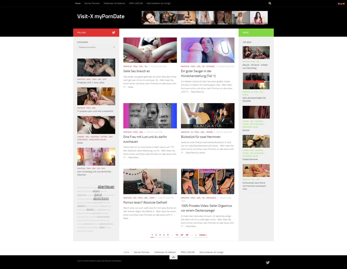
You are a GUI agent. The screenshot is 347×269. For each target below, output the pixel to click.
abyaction (89, 191)
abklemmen (95, 227)
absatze (87, 217)
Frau (135, 66)
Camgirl (80, 137)
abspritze (109, 224)
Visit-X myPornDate (100, 16)
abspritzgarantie (82, 231)
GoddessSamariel (250, 159)
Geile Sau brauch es (136, 71)
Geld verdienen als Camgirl (159, 3)
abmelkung (93, 220)
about (102, 227)
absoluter (80, 220)
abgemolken (96, 213)
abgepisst (93, 217)
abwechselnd (98, 202)
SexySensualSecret (150, 24)
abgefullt (90, 231)
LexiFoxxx (241, 24)
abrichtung (105, 195)
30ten (96, 210)
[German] (341, 3)
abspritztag (104, 213)
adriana (88, 187)
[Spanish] (344, 3)
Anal (88, 79)
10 (177, 235)
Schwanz (210, 66)
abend (98, 194)
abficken (96, 224)
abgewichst (80, 217)
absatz (109, 206)
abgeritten (102, 210)
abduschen (89, 199)
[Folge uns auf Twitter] (113, 32)
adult (84, 191)
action (96, 190)
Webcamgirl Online (97, 140)
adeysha (79, 191)
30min (108, 210)
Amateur (127, 66)
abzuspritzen (81, 187)
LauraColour (187, 24)
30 (187, 235)
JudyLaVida (259, 24)
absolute (103, 206)
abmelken (108, 227)
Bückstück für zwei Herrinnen (201, 137)
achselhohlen (81, 199)
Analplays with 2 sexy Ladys (90, 82)
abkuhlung (103, 191)
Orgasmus (211, 198)
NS (146, 66)
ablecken (88, 213)
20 (182, 235)
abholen (107, 220)
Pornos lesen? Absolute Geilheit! (145, 202)
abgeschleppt (88, 224)
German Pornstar (92, 3)
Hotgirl (104, 137)
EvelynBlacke (223, 24)
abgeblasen (100, 220)
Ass (134, 198)
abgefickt (81, 205)
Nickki (80, 142)
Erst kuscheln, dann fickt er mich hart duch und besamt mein (254, 186)
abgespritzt (81, 195)
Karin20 (246, 130)
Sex (98, 168)
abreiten (112, 195)
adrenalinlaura (81, 210)
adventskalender (103, 216)
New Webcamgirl (257, 124)
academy (80, 224)
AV (192, 132)
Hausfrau (95, 137)
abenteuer (106, 186)
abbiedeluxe (89, 202)
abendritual (89, 206)
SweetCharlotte (205, 24)
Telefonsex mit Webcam (114, 3)
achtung (102, 224)
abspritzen (101, 198)
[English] (339, 3)
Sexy (105, 79)
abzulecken (90, 195)
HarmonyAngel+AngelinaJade (171, 24)
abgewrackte (81, 213)
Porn (152, 198)
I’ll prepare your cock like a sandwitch (95, 111)
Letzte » (203, 235)
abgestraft (96, 206)
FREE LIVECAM (136, 3)
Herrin (209, 132)
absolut (90, 209)
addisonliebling (86, 227)
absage (79, 227)
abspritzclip (107, 202)
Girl (141, 66)
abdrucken (94, 187)
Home (78, 3)
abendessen (81, 202)
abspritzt (86, 220)
